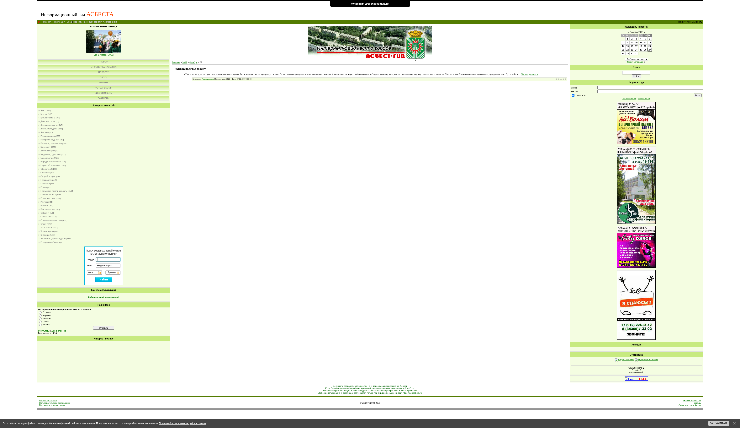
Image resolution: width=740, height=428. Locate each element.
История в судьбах (49, 139)
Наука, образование (50, 165)
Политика (45, 183)
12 (645, 42)
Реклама (44, 202)
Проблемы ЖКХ (48, 194)
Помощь (697, 403)
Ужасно (46, 324)
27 (649, 50)
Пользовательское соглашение (54, 403)
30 (632, 53)
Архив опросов (58, 331)
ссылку (363, 386)
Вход (69, 22)
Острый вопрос (48, 176)
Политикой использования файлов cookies (182, 423)
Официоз (45, 172)
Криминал (45, 147)
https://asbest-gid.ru (412, 393)
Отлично (47, 312)
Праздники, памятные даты (53, 191)
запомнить (580, 95)
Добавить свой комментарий (103, 297)
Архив (698, 405)
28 (623, 53)
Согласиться (718, 423)
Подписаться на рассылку (52, 405)
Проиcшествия (47, 198)
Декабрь (193, 62)
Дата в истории (47, 121)
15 (627, 46)
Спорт (43, 224)
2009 (184, 62)
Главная (47, 22)
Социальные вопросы (51, 220)
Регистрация (59, 22)
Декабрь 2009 (636, 32)
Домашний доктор (49, 125)
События (44, 213)
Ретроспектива (47, 209)
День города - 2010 (103, 55)
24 (636, 50)
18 (641, 46)
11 (641, 42)
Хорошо (46, 315)
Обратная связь (686, 405)
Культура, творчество (51, 143)
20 (649, 46)
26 (645, 50)
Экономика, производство (53, 238)
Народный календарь (50, 161)
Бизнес (43, 114)
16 (632, 46)
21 (623, 50)
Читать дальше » (529, 74)
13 (649, 42)
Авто (42, 110)
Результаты (44, 331)
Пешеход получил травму (190, 68)
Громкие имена (47, 117)
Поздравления (47, 180)
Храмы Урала (47, 231)
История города (48, 136)
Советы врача (47, 216)
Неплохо (47, 318)
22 (627, 50)
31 (636, 53)
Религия (44, 205)
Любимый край (47, 150)
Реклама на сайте (48, 400)
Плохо (46, 321)
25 (641, 50)
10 (636, 42)
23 (632, 50)
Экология (45, 235)
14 (623, 46)
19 (645, 46)
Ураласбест (46, 227)
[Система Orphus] (636, 380)
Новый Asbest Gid (692, 400)
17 (636, 46)
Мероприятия (47, 158)
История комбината (50, 242)
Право (43, 187)
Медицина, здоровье (50, 154)
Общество (45, 169)
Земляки (44, 132)
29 (627, 53)
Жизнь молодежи (48, 128)
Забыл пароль (629, 98)
